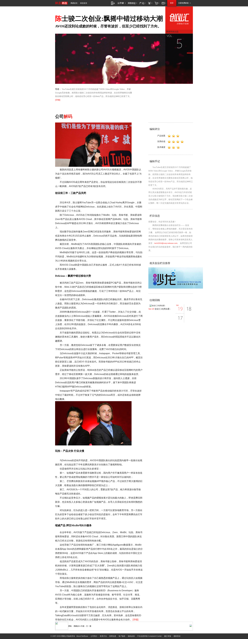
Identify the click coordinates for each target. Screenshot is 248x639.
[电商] (156, 3)
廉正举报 (167, 636)
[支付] (149, 3)
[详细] (57, 100)
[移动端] (112, 3)
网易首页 (74, 3)
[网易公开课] (121, 3)
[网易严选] (142, 3)
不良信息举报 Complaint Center (149, 636)
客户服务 (122, 636)
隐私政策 (131, 636)
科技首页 (83, 3)
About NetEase (82, 636)
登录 (172, 3)
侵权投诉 (177, 636)
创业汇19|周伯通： (160, 309)
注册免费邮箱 (183, 3)
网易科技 (61, 3)
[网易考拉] (132, 3)
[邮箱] (163, 3)
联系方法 (103, 636)
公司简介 (94, 636)
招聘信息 (112, 636)
